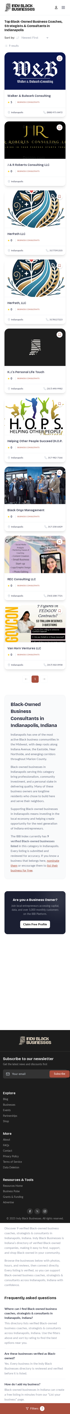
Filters (36, 1408)
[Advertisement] (35, 978)
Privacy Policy (11, 1156)
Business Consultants (28, 102)
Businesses (9, 1104)
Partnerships (10, 1115)
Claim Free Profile (35, 924)
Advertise (8, 1202)
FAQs (6, 1145)
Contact (7, 1150)
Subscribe (59, 1073)
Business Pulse (11, 1191)
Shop (6, 1121)
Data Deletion (11, 1167)
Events (7, 1110)
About (6, 1139)
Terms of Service (12, 1161)
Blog (5, 1099)
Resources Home (13, 1185)
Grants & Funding (13, 1197)
